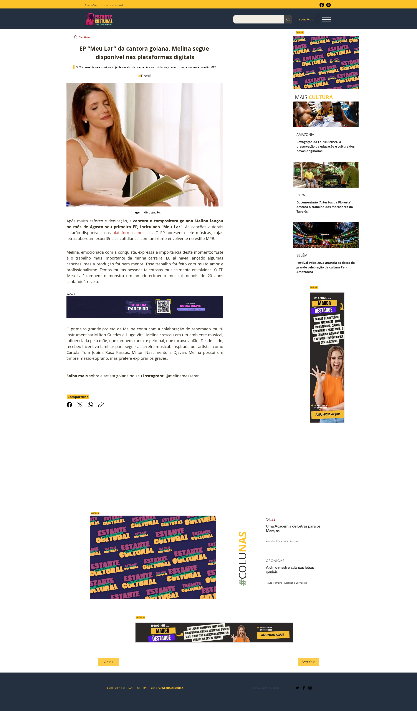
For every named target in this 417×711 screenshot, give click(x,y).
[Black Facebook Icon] (303, 688)
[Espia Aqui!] (326, 19)
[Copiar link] (101, 404)
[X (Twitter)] (80, 404)
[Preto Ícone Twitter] (297, 688)
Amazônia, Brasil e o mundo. (105, 5)
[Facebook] (321, 5)
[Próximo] (360, 62)
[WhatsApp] (90, 404)
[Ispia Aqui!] (75, 37)
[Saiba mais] (324, 62)
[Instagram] (328, 5)
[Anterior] (292, 62)
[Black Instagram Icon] (310, 688)
